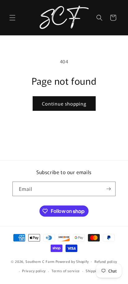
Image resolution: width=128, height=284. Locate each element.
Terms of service (66, 270)
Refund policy (105, 261)
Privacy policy (34, 270)
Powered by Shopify (72, 261)
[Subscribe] (108, 189)
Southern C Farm (40, 261)
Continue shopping (64, 103)
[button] (12, 18)
